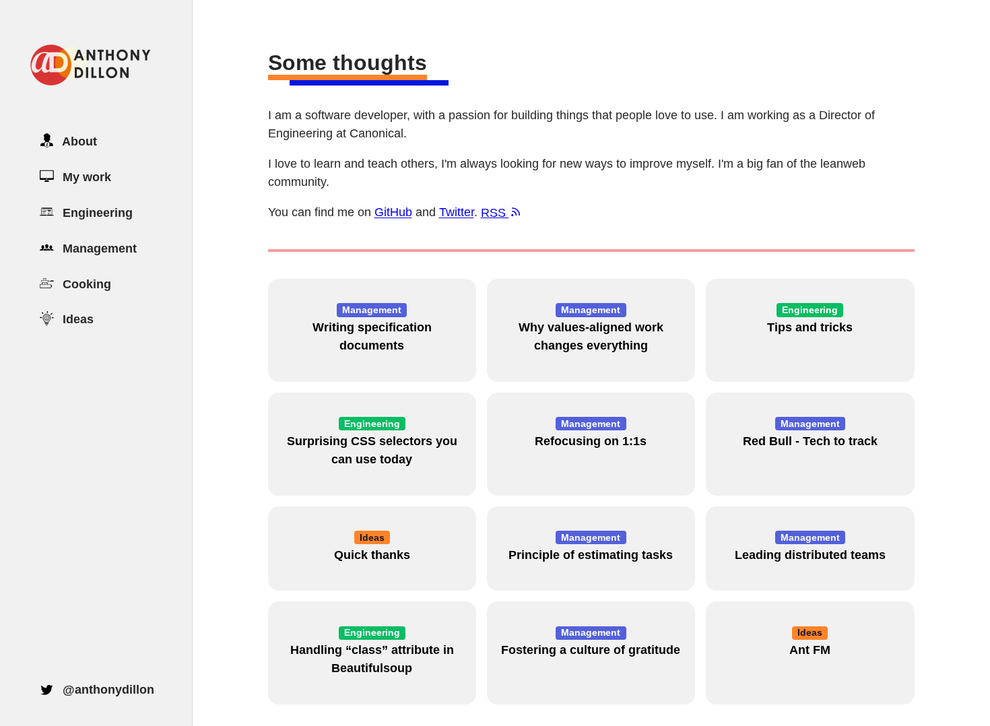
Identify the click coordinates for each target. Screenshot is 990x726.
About (78, 141)
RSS (495, 213)
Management (98, 248)
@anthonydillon (106, 689)
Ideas (76, 319)
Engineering (96, 213)
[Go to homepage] (90, 83)
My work (85, 177)
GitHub (393, 213)
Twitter (456, 213)
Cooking (85, 283)
